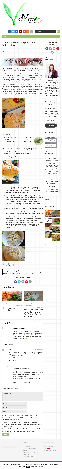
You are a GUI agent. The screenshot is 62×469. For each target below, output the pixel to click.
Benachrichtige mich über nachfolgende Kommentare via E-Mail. (23, 429)
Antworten (40, 349)
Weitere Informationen (36, 466)
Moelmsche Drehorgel (28, 456)
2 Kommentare (6, 51)
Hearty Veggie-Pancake (9, 309)
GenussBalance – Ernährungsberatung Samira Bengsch (30, 448)
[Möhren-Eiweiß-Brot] (56, 222)
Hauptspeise (37, 303)
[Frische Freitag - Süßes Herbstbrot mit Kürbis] (56, 237)
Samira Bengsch (6, 50)
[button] (15, 281)
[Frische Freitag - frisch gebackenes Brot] (48, 235)
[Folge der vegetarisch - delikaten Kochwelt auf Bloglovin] (51, 147)
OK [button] (28, 466)
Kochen (26, 305)
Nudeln (30, 305)
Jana (10, 349)
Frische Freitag (37, 50)
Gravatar (9, 415)
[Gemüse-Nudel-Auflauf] (48, 214)
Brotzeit (31, 50)
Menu (5, 36)
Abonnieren (50, 125)
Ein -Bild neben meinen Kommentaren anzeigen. (21, 415)
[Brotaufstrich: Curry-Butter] (56, 214)
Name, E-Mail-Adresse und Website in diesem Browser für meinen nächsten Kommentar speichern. (22, 418)
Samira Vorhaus (17, 366)
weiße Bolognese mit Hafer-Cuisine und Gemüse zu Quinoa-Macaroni (33, 313)
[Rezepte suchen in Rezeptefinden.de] (48, 446)
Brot (27, 50)
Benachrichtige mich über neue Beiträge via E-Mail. (19, 431)
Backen (23, 50)
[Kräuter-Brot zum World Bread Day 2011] (48, 227)
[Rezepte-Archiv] (56, 230)
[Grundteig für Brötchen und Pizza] (48, 220)
